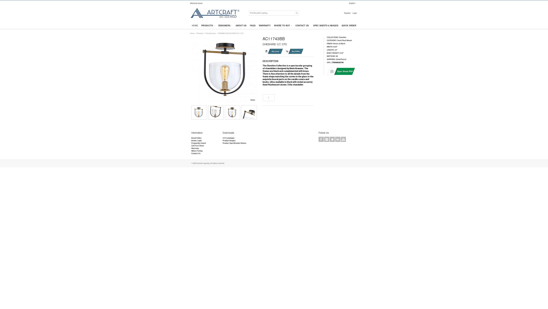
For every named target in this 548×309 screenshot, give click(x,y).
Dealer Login (196, 141)
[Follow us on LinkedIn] (338, 139)
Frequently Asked (198, 143)
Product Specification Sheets (234, 143)
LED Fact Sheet (197, 146)
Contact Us (196, 153)
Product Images (229, 141)
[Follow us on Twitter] (332, 139)
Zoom (252, 100)
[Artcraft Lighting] (215, 13)
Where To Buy (197, 151)
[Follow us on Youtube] (343, 139)
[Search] (296, 13)
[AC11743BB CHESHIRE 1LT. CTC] (199, 112)
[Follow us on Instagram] (327, 139)
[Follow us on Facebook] (321, 139)
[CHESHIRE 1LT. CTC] (224, 37)
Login (354, 13)
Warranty (195, 148)
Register (347, 13)
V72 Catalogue (228, 138)
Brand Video (196, 138)
